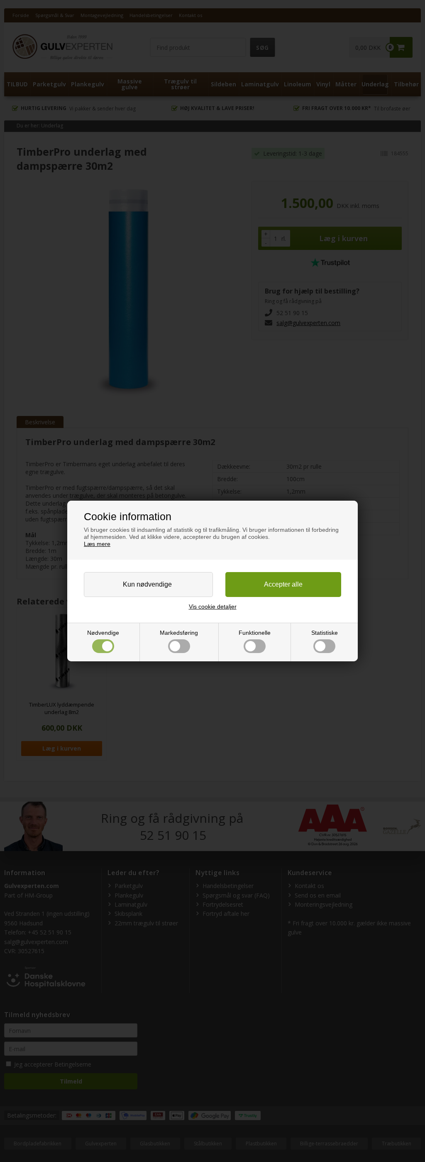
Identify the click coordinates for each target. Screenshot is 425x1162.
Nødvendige (103, 632)
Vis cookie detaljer (213, 606)
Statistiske (324, 632)
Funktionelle (255, 632)
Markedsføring (179, 632)
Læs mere (97, 544)
